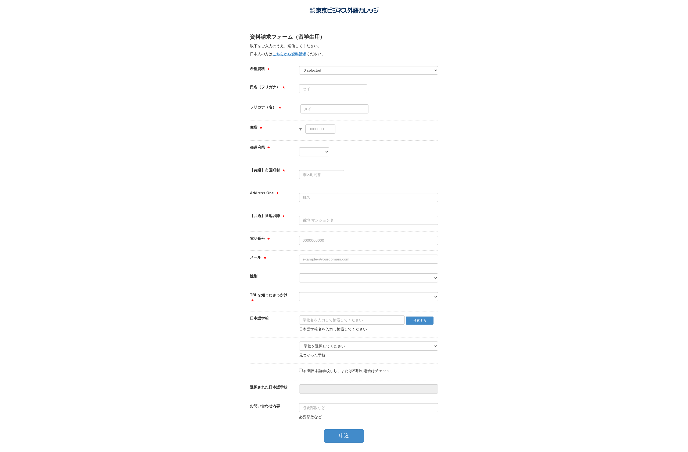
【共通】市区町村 (265, 170)
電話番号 (257, 238)
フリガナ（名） (263, 107)
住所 (253, 127)
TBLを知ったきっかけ (269, 295)
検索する (419, 320)
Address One (262, 193)
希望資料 (257, 69)
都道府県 (257, 147)
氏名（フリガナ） (265, 87)
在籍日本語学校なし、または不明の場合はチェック (346, 371)
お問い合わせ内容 (265, 406)
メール (255, 257)
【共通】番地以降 (265, 216)
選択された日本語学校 (269, 387)
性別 (253, 276)
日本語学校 (259, 318)
